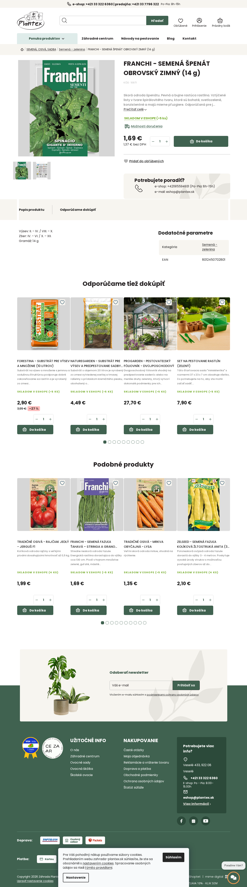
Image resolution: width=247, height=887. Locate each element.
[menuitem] (97, 38)
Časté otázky (134, 750)
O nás (74, 750)
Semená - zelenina (209, 247)
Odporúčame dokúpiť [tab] (78, 209)
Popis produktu (31, 209)
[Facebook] (181, 820)
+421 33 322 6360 (204, 778)
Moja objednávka (137, 756)
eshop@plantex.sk (198, 797)
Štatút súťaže (134, 787)
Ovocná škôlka (81, 768)
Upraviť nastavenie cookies (35, 881)
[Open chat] (233, 878)
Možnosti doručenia (146, 126)
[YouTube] (205, 820)
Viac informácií (196, 804)
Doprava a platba (137, 768)
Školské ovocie (81, 775)
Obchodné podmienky (141, 775)
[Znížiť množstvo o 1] (153, 141)
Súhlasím (173, 857)
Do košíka (204, 141)
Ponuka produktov (44, 38)
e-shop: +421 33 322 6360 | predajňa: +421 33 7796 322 (115, 4)
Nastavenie (76, 877)
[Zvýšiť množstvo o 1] (167, 141)
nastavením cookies (98, 863)
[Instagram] (193, 820)
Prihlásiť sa (186, 685)
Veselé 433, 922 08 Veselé (197, 768)
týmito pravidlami (98, 868)
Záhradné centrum (84, 756)
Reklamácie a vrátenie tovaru (146, 762)
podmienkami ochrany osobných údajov (173, 694)
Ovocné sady (80, 762)
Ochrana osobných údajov (144, 781)
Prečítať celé (134, 109)
